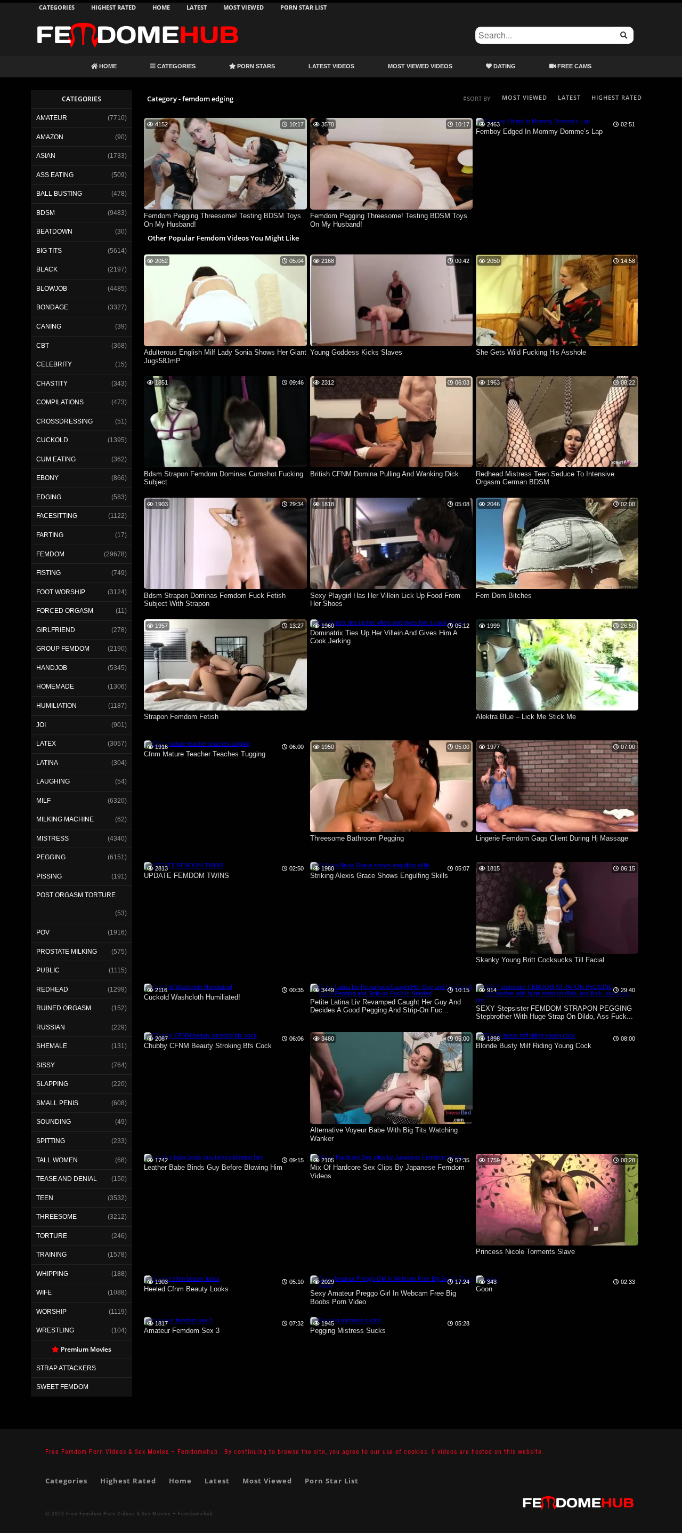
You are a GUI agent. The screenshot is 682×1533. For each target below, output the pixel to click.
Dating (504, 66)
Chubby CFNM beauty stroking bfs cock (208, 1046)
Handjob (51, 668)
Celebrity (54, 364)
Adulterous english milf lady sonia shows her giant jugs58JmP (225, 356)
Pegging (51, 857)
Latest (196, 7)
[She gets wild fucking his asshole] (557, 344)
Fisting (48, 573)
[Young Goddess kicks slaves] (391, 344)
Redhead (52, 989)
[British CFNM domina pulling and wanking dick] (391, 465)
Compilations (60, 402)
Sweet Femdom (62, 1387)
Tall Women (57, 1160)
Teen (44, 1198)
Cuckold (52, 440)
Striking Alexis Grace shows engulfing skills (379, 876)
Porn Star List (303, 7)
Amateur (51, 118)
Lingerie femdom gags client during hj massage (552, 838)
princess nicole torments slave (525, 1252)
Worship (51, 1311)
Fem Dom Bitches (504, 596)
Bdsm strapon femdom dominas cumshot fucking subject (223, 478)
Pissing (49, 876)
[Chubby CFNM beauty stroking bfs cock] (200, 1035)
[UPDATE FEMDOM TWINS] (183, 865)
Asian (45, 155)
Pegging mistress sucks (348, 1331)
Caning (48, 326)
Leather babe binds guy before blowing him (213, 1167)
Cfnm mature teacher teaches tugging (204, 754)
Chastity (52, 383)
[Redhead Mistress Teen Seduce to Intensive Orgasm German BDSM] (557, 465)
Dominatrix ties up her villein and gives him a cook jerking (383, 637)
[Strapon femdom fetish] (225, 708)
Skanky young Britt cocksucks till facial (540, 960)
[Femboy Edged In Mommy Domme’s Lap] (533, 121)
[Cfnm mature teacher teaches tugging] (197, 743)
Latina (47, 762)
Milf (43, 800)
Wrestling (55, 1330)
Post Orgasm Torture (76, 895)
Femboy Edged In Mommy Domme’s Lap (539, 131)
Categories (57, 7)
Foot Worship (60, 592)
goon (484, 1289)
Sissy (45, 1065)
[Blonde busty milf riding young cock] (525, 1035)
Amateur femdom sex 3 (182, 1331)
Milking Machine (65, 819)
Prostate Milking (66, 951)
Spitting (50, 1141)
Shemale (51, 1046)
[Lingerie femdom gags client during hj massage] (557, 830)
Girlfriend (55, 630)
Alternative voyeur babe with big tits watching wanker (384, 1134)
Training (51, 1254)
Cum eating (56, 459)
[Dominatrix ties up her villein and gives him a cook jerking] (388, 622)
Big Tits (49, 250)
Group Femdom (63, 648)
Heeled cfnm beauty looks (186, 1289)
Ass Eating (55, 175)
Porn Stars (255, 66)
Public (48, 970)
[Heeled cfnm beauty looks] (182, 1278)
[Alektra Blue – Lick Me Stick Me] (557, 708)
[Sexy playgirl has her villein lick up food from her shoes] (391, 587)
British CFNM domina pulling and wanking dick (384, 474)
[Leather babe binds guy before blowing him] (203, 1157)
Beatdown (54, 231)
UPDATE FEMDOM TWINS (186, 876)
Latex (46, 743)
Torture (51, 1236)
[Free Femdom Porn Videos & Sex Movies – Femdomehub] (137, 22)
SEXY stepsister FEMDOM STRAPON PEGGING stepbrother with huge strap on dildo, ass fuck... (554, 1012)
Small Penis (57, 1103)
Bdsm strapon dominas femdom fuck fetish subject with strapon (215, 600)
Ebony (47, 478)
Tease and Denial (66, 1179)
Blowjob (51, 288)
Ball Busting (59, 193)
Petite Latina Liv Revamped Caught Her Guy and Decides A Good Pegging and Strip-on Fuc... (385, 1006)
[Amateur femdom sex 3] (178, 1320)
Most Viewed (243, 7)
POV (43, 932)
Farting (49, 535)
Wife (44, 1292)
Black (47, 269)
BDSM (45, 213)
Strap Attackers (66, 1368)
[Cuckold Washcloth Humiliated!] (188, 987)
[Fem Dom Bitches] (557, 587)
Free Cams (573, 66)
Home (161, 7)
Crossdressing (64, 421)
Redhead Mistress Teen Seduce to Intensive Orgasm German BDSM (545, 478)
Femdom (50, 554)
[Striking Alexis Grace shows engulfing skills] (370, 865)
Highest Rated (113, 7)
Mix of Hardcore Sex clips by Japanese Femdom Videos (387, 1171)
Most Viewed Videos (420, 66)
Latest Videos (331, 66)
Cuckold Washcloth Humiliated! (192, 997)
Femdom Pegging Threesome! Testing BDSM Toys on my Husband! (222, 220)
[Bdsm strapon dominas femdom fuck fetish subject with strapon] (225, 587)
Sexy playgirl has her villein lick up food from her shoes (385, 600)
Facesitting (56, 516)
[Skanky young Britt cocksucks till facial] (557, 951)
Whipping (52, 1274)
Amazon (49, 137)
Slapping (52, 1084)
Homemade (55, 686)
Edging (48, 497)
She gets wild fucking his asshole (531, 352)
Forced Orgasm (64, 610)
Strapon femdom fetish (181, 717)
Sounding (53, 1121)
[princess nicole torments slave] (557, 1243)
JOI (41, 725)
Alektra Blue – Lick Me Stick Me (526, 717)
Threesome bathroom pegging (357, 838)
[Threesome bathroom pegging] (391, 830)
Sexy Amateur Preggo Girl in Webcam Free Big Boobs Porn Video (383, 1297)
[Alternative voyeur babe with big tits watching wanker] (391, 1122)
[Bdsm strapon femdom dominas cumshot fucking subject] (225, 465)
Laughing (53, 781)
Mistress (52, 838)
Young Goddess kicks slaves (356, 352)
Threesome (56, 1216)
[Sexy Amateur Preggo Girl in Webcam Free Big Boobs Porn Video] (391, 1285)
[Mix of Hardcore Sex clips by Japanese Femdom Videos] (387, 1157)
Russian (50, 1027)
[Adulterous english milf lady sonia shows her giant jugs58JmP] (225, 344)
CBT (42, 345)
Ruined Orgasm (63, 1008)
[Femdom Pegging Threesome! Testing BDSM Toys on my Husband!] (225, 207)
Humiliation (56, 705)
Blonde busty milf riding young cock (533, 1046)
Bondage (52, 307)
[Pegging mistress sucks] (345, 1320)
